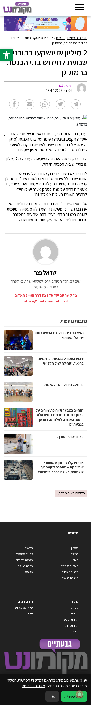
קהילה (74, 613)
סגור (52, 696)
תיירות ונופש (71, 619)
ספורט (74, 607)
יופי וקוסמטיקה (24, 554)
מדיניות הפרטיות (33, 685)
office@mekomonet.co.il (46, 301)
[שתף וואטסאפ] (45, 104)
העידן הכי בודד (69, 566)
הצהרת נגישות (69, 578)
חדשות (60, 38)
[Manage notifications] (79, 694)
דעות (75, 560)
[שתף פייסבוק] (14, 104)
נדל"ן (75, 601)
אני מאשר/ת (74, 696)
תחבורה (28, 613)
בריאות (74, 554)
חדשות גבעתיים (77, 38)
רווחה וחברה (25, 601)
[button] (6, 55)
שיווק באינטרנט (24, 607)
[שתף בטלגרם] (76, 104)
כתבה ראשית (25, 566)
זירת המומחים (69, 572)
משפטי (29, 572)
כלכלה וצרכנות (24, 560)
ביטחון (74, 548)
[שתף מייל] (29, 104)
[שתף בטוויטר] (60, 104)
